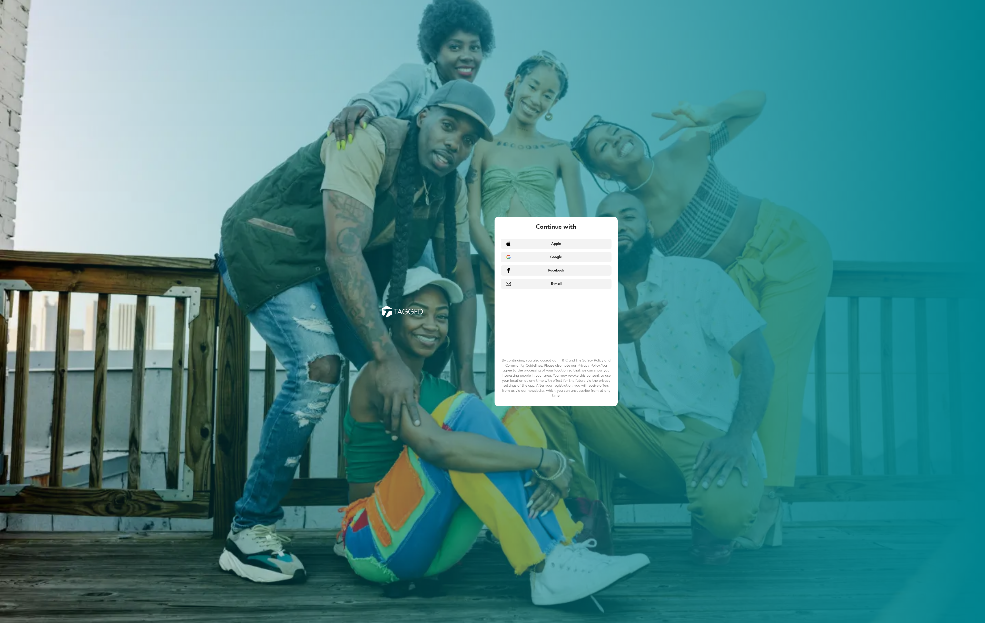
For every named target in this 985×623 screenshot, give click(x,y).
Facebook (556, 270)
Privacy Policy (588, 365)
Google (556, 257)
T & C (563, 360)
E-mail (556, 284)
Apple (556, 244)
